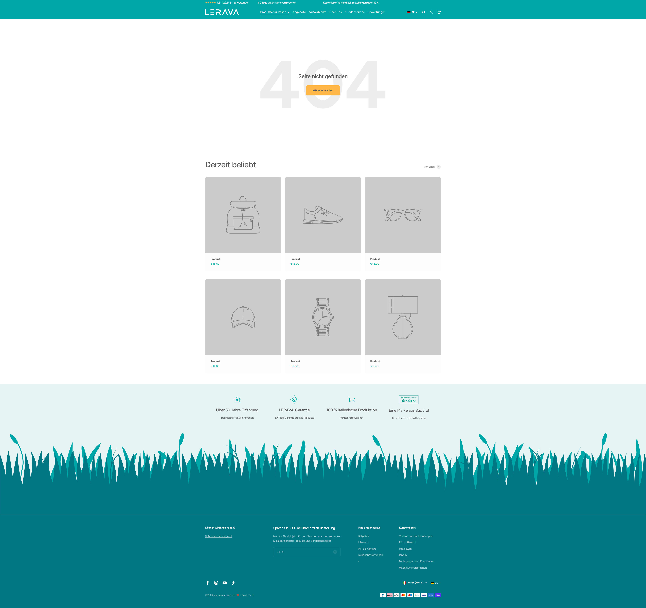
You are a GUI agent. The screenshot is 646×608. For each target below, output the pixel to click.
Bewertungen (377, 12)
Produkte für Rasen (273, 12)
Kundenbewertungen (370, 554)
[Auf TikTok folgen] (233, 583)
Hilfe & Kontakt (367, 548)
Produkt (215, 259)
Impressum (405, 548)
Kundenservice (355, 12)
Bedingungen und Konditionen (416, 561)
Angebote (299, 12)
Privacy (403, 554)
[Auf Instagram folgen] (216, 583)
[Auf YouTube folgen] (224, 583)
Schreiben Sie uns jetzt (218, 536)
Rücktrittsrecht (407, 542)
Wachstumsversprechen (413, 567)
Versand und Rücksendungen (416, 536)
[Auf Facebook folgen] (207, 583)
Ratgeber (363, 536)
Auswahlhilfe (317, 12)
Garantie (289, 417)
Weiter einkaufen (323, 90)
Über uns (363, 542)
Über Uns (335, 12)
